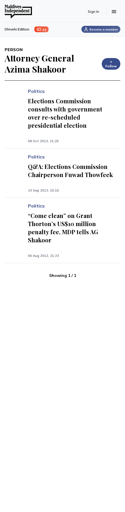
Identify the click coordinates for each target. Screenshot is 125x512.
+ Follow (111, 63)
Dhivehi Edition (17, 29)
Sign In (93, 11)
